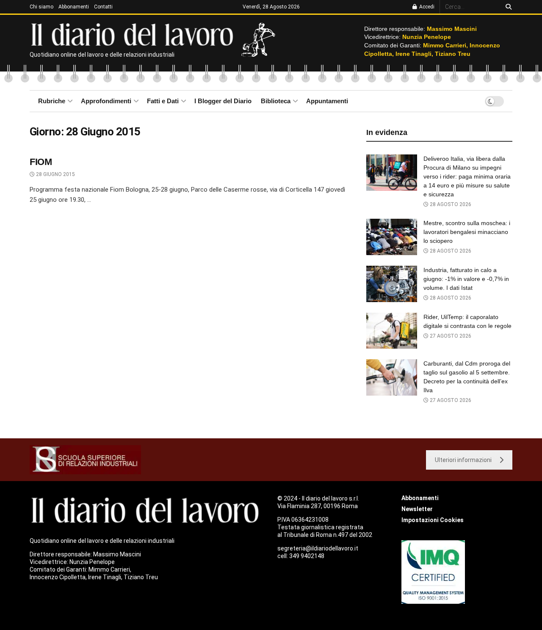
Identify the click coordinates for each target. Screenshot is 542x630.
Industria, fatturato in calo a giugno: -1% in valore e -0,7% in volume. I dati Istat (466, 279)
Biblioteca (275, 101)
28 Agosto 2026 (450, 204)
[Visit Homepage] (134, 33)
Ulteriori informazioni (463, 460)
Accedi (426, 7)
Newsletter (417, 509)
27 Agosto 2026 (450, 336)
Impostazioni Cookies (432, 520)
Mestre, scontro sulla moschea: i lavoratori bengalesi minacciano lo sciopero (466, 232)
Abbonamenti (73, 7)
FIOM (41, 162)
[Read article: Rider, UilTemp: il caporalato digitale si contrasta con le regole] (391, 331)
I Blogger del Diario (223, 101)
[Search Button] (507, 7)
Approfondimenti (106, 101)
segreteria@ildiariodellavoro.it (317, 548)
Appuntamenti (327, 101)
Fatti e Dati (163, 101)
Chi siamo (41, 7)
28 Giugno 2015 (55, 174)
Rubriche (51, 101)
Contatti (103, 7)
